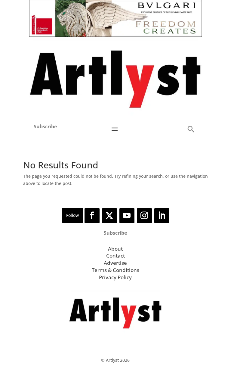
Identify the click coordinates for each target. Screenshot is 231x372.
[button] (190, 129)
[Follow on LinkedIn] (161, 215)
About (115, 248)
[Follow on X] (109, 215)
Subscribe (45, 126)
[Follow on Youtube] (126, 215)
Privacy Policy (115, 277)
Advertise (115, 262)
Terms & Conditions (115, 270)
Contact (115, 255)
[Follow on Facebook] (92, 215)
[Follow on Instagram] (144, 215)
